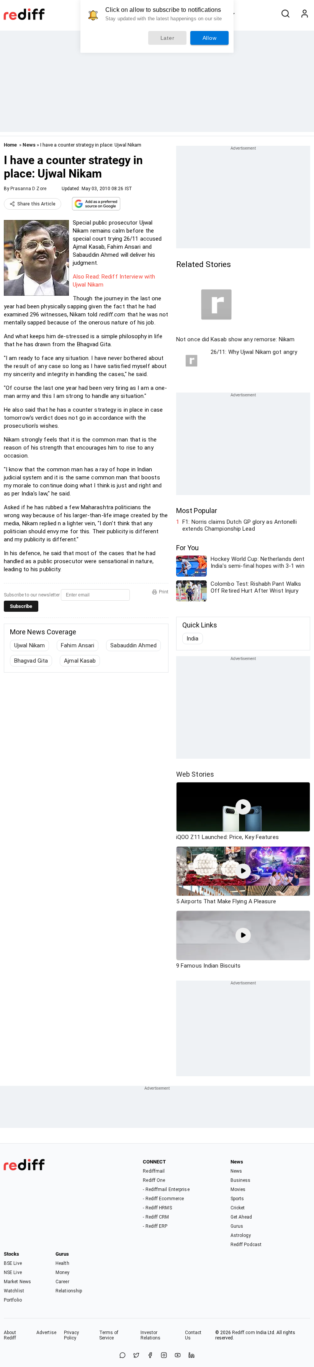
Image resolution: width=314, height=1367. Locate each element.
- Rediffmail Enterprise (166, 1189)
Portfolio (13, 1300)
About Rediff (10, 1335)
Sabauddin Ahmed (133, 645)
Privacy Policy (71, 1335)
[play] (243, 807)
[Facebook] (150, 1355)
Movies (238, 1189)
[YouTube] (178, 1355)
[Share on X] (136, 1355)
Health (62, 1263)
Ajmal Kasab (80, 660)
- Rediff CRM (156, 1217)
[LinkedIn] (191, 1355)
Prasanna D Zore (28, 188)
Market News (17, 1281)
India (192, 638)
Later (167, 38)
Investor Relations (151, 1335)
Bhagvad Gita (31, 660)
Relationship (69, 1291)
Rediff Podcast (246, 1244)
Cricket (238, 1208)
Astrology (241, 1235)
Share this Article (36, 204)
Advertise (46, 1332)
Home (10, 145)
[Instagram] (164, 1355)
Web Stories (195, 774)
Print (163, 592)
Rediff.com (243, 1332)
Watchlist (14, 1291)
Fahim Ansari (77, 645)
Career (62, 1281)
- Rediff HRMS (157, 1208)
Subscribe (21, 606)
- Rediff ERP (155, 1226)
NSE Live (13, 1272)
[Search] (285, 14)
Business (241, 1180)
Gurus (237, 1226)
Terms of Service (109, 1335)
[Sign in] (304, 14)
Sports (237, 1198)
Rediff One (154, 1180)
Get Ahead (241, 1217)
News (29, 145)
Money (63, 1272)
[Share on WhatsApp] (122, 1355)
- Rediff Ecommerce (163, 1198)
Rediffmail (154, 1171)
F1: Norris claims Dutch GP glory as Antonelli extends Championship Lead (239, 525)
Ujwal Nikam (29, 645)
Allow (210, 38)
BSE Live (13, 1263)
